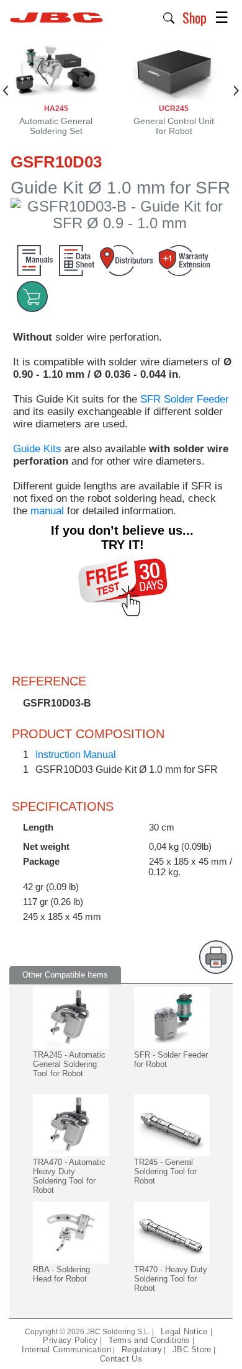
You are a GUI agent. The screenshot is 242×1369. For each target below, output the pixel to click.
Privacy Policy (70, 1340)
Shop (194, 17)
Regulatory (142, 1349)
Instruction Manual (75, 754)
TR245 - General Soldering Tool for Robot (165, 1171)
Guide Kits (37, 449)
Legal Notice (185, 1331)
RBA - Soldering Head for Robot (61, 1274)
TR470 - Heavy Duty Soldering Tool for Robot (170, 1279)
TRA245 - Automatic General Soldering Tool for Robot (69, 1064)
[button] (169, 16)
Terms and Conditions (149, 1340)
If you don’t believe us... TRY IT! (122, 537)
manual (47, 511)
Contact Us (121, 1358)
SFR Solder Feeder (184, 399)
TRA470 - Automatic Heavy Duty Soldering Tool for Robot (69, 1176)
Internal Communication (66, 1349)
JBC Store (192, 1349)
